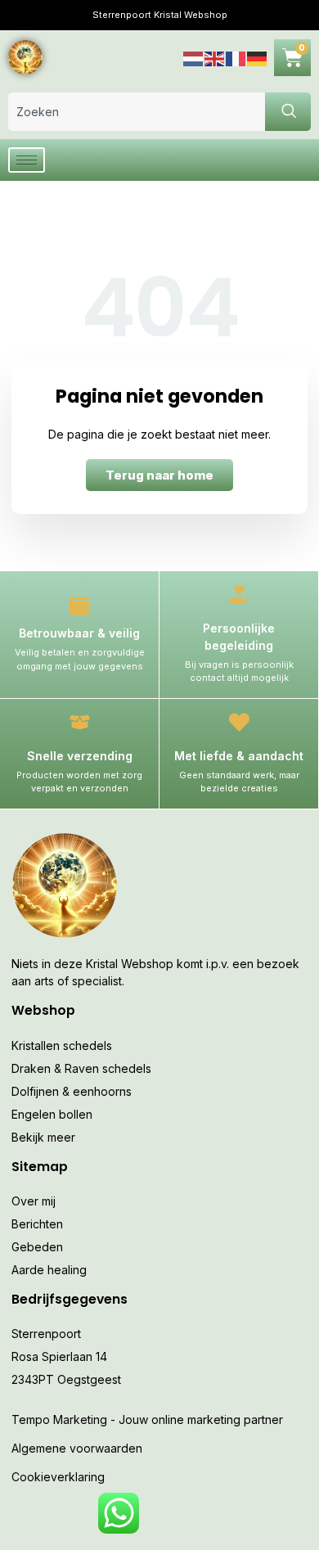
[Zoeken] (288, 111)
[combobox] (136, 111)
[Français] (236, 57)
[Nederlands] (193, 57)
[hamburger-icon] (26, 160)
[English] (215, 57)
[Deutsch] (257, 57)
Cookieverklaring (58, 1477)
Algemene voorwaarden (76, 1448)
